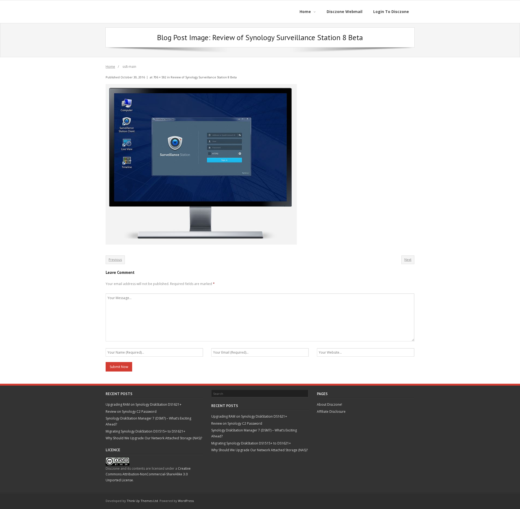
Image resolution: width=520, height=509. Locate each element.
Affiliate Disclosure (331, 411)
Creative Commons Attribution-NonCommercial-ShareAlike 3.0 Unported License (148, 474)
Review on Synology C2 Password (131, 411)
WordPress (186, 501)
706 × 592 (159, 77)
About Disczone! (329, 404)
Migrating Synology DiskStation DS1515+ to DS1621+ (145, 431)
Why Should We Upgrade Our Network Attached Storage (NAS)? (154, 438)
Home (110, 66)
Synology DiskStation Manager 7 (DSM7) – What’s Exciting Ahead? (148, 421)
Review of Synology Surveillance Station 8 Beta (204, 77)
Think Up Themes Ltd (142, 501)
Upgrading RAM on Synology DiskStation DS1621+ (143, 404)
